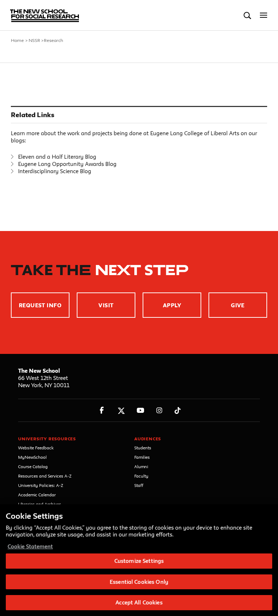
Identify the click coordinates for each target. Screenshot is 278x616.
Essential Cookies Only (139, 582)
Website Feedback (36, 447)
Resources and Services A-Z (45, 476)
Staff (138, 485)
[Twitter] (121, 410)
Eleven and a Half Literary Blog (57, 157)
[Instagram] (159, 410)
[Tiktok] (177, 410)
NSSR (34, 40)
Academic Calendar (37, 494)
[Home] (40, 15)
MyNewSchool (32, 457)
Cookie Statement (30, 546)
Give (238, 305)
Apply (172, 305)
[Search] (247, 15)
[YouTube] (140, 410)
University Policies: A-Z (40, 485)
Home (17, 40)
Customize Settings (139, 561)
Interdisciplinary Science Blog (54, 171)
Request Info (40, 305)
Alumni (141, 466)
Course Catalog (33, 466)
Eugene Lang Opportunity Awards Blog (67, 164)
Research (53, 40)
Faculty (141, 476)
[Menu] (263, 15)
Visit (105, 305)
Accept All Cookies (138, 602)
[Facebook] (101, 410)
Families (142, 457)
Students (142, 447)
